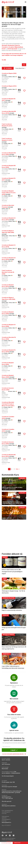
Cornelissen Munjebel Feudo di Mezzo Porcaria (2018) (8, 192)
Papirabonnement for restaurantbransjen (11, 791)
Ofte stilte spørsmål (6, 801)
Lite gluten (11, 47)
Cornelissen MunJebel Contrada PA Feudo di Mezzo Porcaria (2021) (8, 404)
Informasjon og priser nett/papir (9, 786)
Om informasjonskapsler (8, 776)
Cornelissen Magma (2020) (9, 73)
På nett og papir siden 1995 (8, 782)
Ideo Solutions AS (9, 839)
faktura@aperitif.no (6, 822)
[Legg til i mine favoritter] (24, 78)
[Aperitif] (8, 2)
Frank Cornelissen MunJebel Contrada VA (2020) (8, 272)
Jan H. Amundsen (6, 764)
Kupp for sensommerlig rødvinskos (12, 610)
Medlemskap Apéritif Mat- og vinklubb (11, 792)
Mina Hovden (5, 768)
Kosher (4, 48)
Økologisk (4, 45)
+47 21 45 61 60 (9, 798)
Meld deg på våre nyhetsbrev (8, 805)
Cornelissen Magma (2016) (9, 86)
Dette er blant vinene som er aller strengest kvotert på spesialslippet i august (12, 571)
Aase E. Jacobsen (6, 759)
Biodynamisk (11, 45)
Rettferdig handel (12, 48)
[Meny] (25, 2)
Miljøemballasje (19, 47)
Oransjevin (5, 47)
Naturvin (17, 45)
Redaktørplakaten (16, 773)
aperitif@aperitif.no (6, 797)
